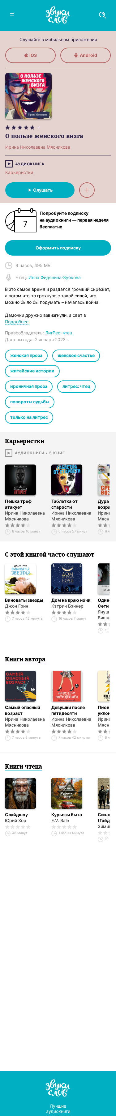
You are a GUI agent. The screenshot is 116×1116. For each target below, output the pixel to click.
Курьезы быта (66, 814)
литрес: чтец (76, 386)
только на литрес (29, 417)
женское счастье (76, 355)
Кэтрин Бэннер (67, 606)
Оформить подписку (58, 247)
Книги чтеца (23, 767)
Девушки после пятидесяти (68, 710)
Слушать (43, 190)
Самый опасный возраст (22, 710)
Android (88, 55)
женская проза (26, 355)
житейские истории (32, 370)
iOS (33, 55)
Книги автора (25, 660)
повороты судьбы (29, 401)
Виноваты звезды (24, 600)
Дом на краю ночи (71, 600)
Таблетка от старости (64, 504)
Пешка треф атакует (18, 504)
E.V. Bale (60, 820)
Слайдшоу (16, 814)
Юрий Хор (15, 820)
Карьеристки (19, 172)
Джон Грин (16, 606)
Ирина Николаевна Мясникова (25, 515)
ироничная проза (28, 386)
